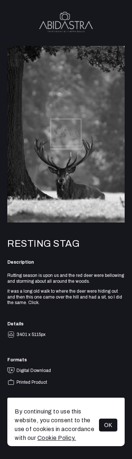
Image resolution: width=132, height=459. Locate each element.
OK (108, 425)
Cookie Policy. (56, 438)
